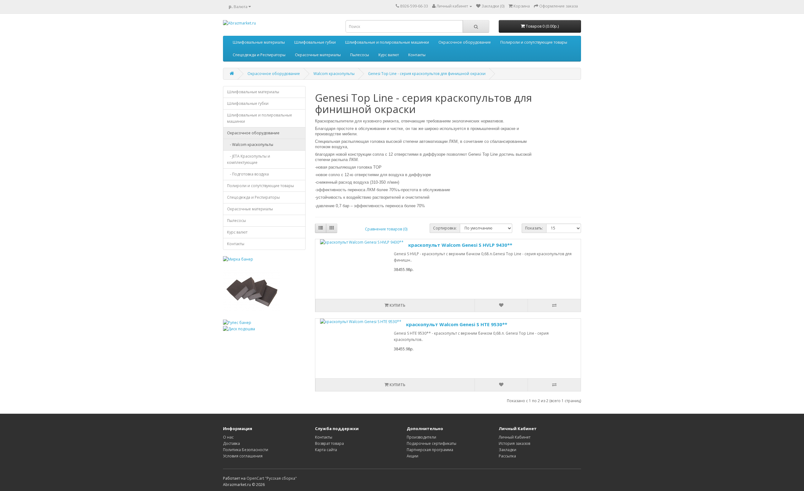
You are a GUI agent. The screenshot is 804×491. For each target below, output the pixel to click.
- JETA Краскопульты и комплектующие (248, 159)
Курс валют (388, 54)
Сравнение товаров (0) (386, 229)
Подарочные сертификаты (431, 443)
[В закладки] (501, 305)
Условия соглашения (243, 456)
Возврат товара (329, 443)
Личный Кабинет (514, 437)
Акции (412, 456)
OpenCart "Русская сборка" (272, 478)
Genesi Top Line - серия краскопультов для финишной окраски (427, 73)
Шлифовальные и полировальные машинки (387, 42)
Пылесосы (359, 54)
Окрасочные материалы (318, 54)
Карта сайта (326, 449)
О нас (228, 437)
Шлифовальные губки (315, 42)
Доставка (231, 443)
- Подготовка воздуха (248, 174)
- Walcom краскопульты (250, 144)
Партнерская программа (430, 449)
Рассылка (507, 456)
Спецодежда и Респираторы (259, 54)
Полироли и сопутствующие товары (533, 42)
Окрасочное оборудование (464, 42)
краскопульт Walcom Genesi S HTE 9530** (456, 324)
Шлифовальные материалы (259, 42)
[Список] (320, 228)
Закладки (507, 449)
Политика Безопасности (245, 449)
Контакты (417, 54)
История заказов (514, 443)
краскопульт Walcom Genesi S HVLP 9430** (460, 245)
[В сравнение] (554, 305)
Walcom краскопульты (334, 73)
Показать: (534, 228)
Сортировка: (445, 228)
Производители (421, 437)
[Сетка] (331, 228)
